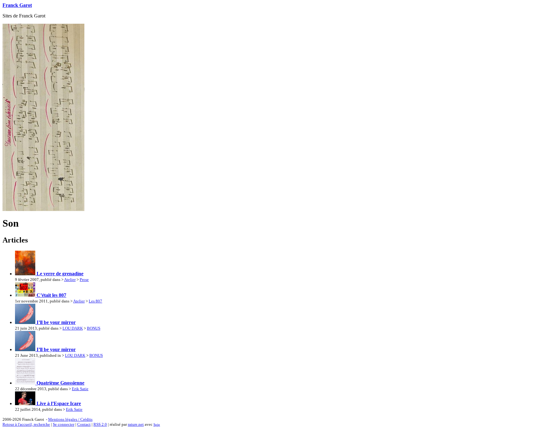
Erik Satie (80, 388)
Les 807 (95, 301)
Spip (156, 424)
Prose (84, 279)
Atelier (70, 279)
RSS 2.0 (100, 424)
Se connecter (63, 424)
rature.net (136, 424)
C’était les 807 (50, 295)
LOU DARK (72, 328)
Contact (84, 424)
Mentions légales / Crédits (70, 419)
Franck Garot (17, 5)
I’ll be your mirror (55, 322)
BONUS (93, 328)
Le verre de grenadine (59, 273)
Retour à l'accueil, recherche (26, 424)
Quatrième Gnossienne (59, 382)
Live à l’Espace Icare (58, 403)
